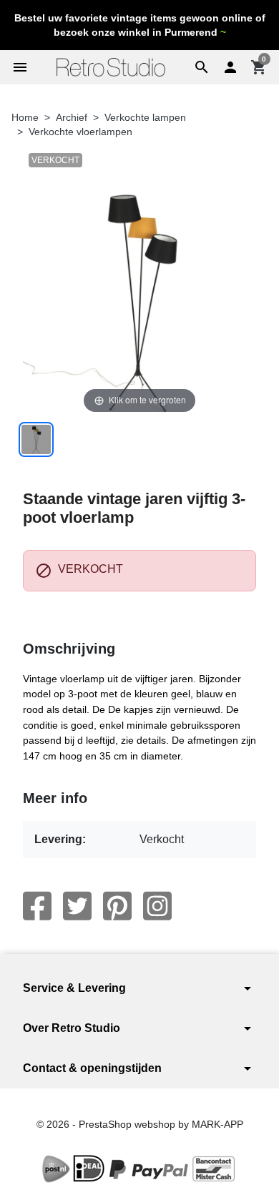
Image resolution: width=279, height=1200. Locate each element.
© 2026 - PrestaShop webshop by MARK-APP (139, 1124)
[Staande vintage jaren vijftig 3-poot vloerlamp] (36, 439)
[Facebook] (37, 906)
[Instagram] (157, 906)
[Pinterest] (117, 906)
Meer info (55, 798)
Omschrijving (69, 648)
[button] (201, 67)
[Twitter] (77, 906)
